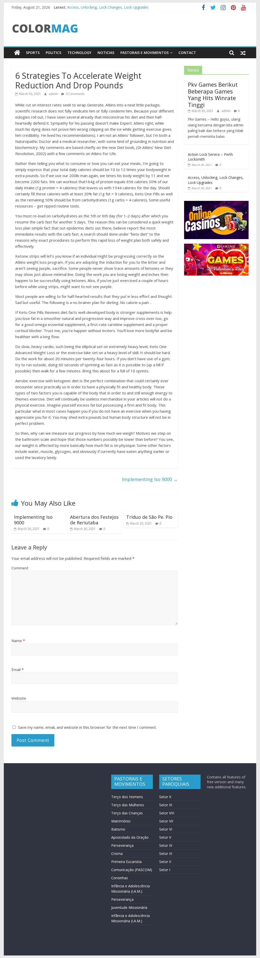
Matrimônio (121, 821)
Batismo (118, 829)
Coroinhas (119, 877)
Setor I (164, 869)
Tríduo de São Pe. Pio (149, 517)
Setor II (165, 861)
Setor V (165, 837)
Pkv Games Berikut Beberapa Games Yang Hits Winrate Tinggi (213, 94)
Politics (53, 52)
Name (18, 640)
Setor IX (165, 804)
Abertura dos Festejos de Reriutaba (94, 520)
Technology (79, 52)
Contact (187, 52)
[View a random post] (243, 52)
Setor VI (165, 829)
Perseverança (122, 845)
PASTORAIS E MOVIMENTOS (144, 52)
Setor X (165, 796)
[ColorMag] (17, 52)
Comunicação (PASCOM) (131, 869)
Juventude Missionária (129, 907)
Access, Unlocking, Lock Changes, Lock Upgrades (108, 6)
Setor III (165, 853)
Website (18, 698)
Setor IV (165, 845)
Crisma (117, 853)
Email (17, 669)
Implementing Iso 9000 (150, 479)
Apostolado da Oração (130, 837)
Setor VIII (166, 813)
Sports (33, 52)
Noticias (106, 52)
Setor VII (166, 821)
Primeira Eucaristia (126, 861)
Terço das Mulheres (127, 804)
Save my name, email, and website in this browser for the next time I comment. (87, 727)
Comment (19, 567)
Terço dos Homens (127, 796)
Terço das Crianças (127, 813)
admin (54, 94)
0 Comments (74, 94)
